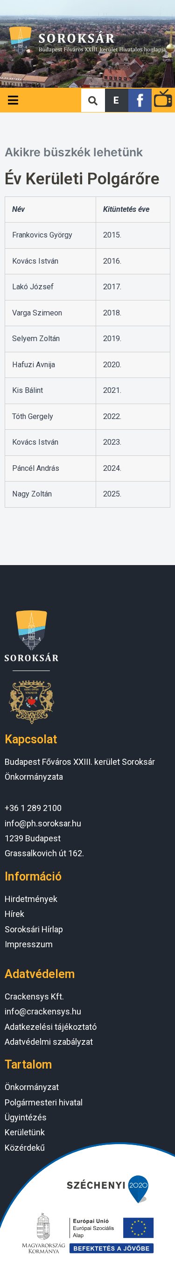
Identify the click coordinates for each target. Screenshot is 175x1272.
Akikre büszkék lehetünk (74, 152)
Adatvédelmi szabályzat (49, 1042)
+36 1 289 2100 (33, 808)
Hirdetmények (31, 899)
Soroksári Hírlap (34, 929)
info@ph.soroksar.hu (43, 823)
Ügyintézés (26, 1117)
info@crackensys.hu (43, 1011)
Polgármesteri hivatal (44, 1102)
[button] (116, 100)
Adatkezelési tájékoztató (51, 1027)
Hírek (14, 914)
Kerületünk (25, 1132)
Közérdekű (25, 1148)
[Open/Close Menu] (13, 100)
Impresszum (29, 944)
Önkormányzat (32, 1087)
